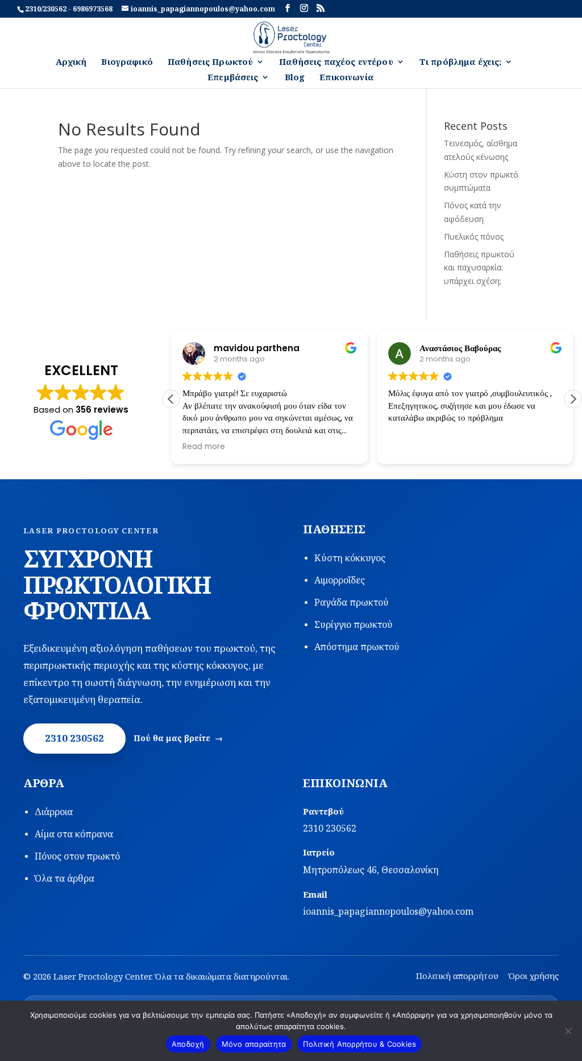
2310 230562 (74, 738)
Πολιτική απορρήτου (457, 975)
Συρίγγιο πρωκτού (353, 624)
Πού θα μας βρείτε (172, 738)
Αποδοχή (188, 1043)
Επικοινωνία (346, 78)
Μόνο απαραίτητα (254, 1043)
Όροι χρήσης (534, 975)
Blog (295, 78)
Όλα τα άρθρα (64, 878)
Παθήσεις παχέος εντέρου (336, 62)
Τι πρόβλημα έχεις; (460, 62)
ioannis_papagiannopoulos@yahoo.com (388, 911)
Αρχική (71, 62)
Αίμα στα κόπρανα (74, 834)
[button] (572, 399)
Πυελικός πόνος (474, 236)
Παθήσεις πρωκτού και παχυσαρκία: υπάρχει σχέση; (479, 268)
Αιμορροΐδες (339, 580)
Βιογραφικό (127, 62)
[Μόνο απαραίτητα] (567, 1031)
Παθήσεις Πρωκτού (210, 62)
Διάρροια (54, 811)
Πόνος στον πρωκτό (77, 856)
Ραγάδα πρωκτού (351, 602)
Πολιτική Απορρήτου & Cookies (359, 1043)
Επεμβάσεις (233, 78)
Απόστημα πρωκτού (357, 646)
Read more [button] (203, 447)
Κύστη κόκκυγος (349, 558)
